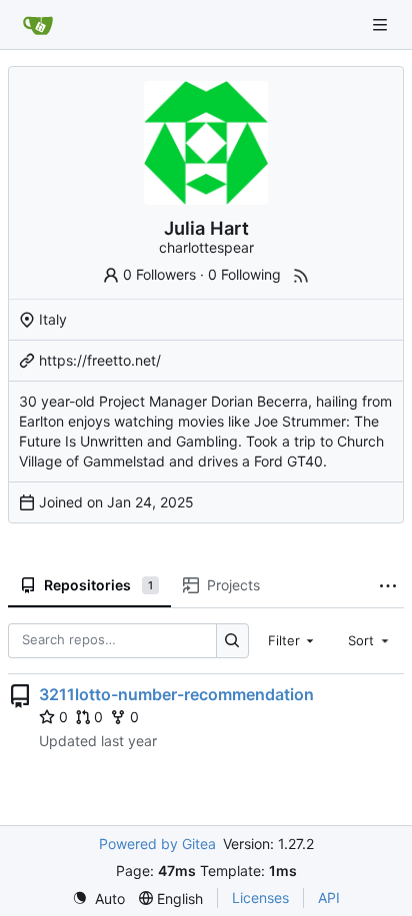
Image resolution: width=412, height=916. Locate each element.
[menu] (98, 898)
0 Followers (159, 274)
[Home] (38, 25)
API (329, 897)
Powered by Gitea (157, 843)
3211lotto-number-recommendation (176, 694)
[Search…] (232, 640)
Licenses (260, 897)
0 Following (244, 274)
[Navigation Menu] (382, 24)
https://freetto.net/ (100, 360)
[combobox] (293, 640)
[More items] (388, 586)
